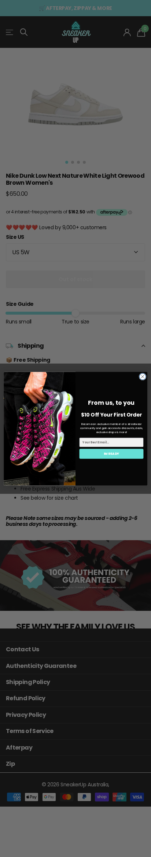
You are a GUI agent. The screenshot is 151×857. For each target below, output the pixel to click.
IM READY (111, 453)
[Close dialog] (142, 376)
